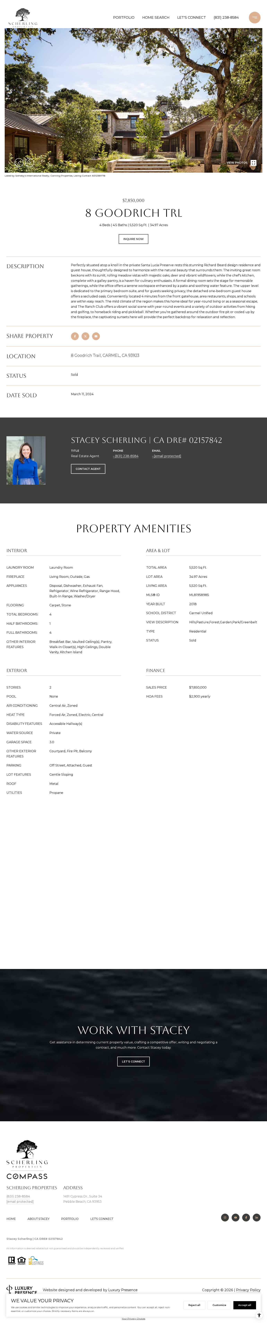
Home (11, 1219)
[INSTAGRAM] (225, 1217)
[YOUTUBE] (235, 1217)
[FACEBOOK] (246, 1217)
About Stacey (38, 1219)
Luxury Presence (123, 1290)
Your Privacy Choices (133, 1318)
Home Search (155, 17)
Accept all (244, 1305)
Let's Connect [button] (133, 1061)
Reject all (194, 1305)
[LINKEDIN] (257, 1217)
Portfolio (123, 17)
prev (18, 162)
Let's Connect (101, 1218)
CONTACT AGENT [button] (88, 469)
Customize (219, 1305)
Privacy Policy (248, 1290)
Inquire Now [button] (133, 239)
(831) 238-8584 (226, 17)
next (29, 162)
